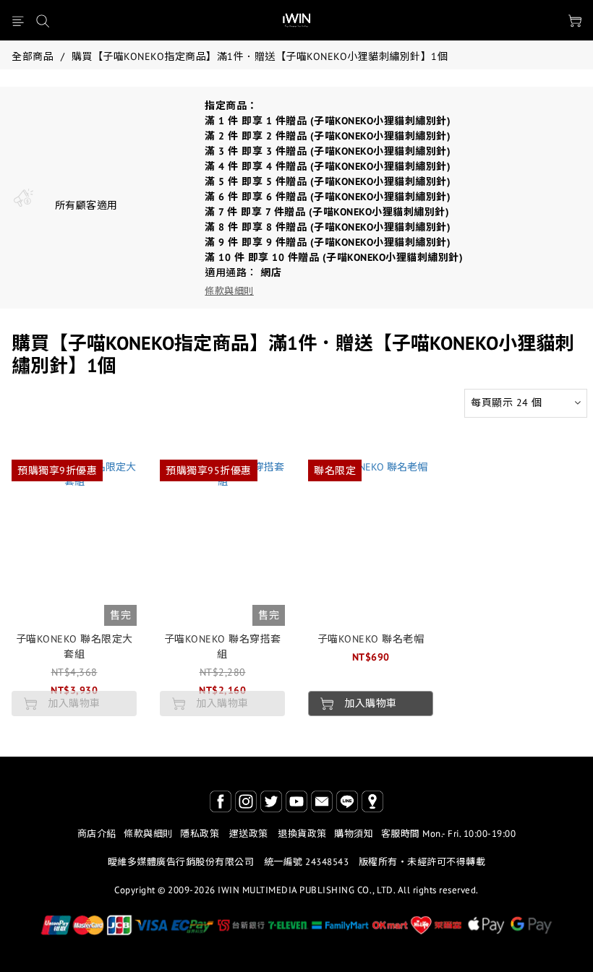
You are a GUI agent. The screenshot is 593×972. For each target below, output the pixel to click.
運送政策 (248, 833)
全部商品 (33, 56)
